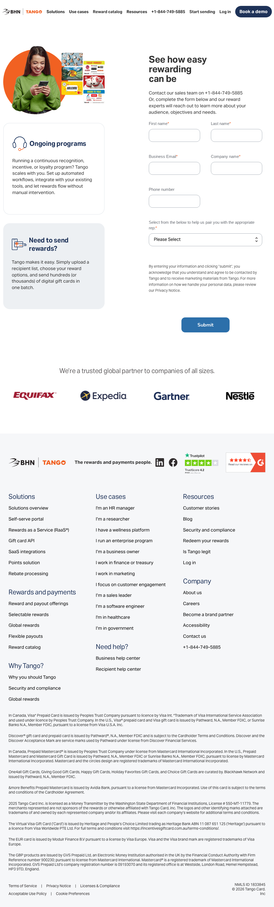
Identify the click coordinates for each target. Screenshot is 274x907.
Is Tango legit (197, 552)
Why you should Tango (32, 677)
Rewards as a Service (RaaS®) (39, 530)
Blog (187, 519)
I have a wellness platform (123, 530)
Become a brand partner (208, 614)
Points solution (24, 563)
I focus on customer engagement (131, 584)
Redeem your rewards (206, 541)
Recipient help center (118, 669)
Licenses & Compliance (100, 886)
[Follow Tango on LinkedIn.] (159, 462)
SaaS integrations (27, 552)
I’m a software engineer (120, 606)
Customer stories (201, 508)
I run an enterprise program (124, 541)
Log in (189, 563)
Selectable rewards (29, 614)
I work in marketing (115, 573)
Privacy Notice (167, 290)
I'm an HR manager (115, 508)
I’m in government (115, 628)
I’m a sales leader (114, 595)
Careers (191, 603)
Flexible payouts (26, 636)
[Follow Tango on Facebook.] (173, 462)
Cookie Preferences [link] (73, 893)
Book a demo (253, 11)
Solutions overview (28, 508)
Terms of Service (23, 886)
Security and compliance (35, 688)
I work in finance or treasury (124, 563)
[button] (56, 12)
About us (192, 592)
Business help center (118, 658)
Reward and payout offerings (38, 603)
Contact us (194, 636)
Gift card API (22, 541)
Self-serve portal (26, 519)
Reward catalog (25, 647)
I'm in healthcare (113, 617)
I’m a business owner (117, 552)
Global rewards (24, 625)
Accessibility (196, 625)
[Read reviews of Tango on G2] (245, 462)
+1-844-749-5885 (224, 93)
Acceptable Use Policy (28, 893)
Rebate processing (28, 573)
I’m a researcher (113, 519)
